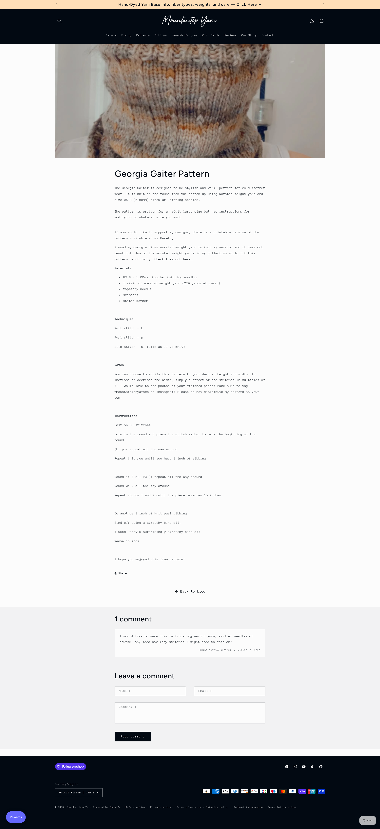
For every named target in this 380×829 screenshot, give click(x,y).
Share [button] (123, 573)
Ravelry (167, 238)
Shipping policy (217, 807)
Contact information (248, 807)
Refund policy (136, 807)
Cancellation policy (282, 807)
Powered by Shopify (107, 807)
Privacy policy (161, 807)
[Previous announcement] (56, 4)
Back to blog (193, 591)
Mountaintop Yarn (79, 807)
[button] (59, 20)
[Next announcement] (323, 4)
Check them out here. (174, 259)
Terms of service (189, 807)
